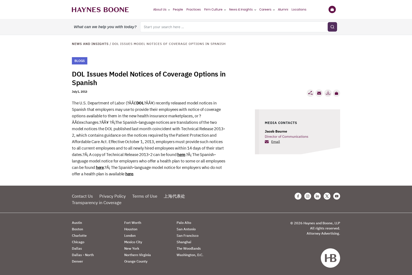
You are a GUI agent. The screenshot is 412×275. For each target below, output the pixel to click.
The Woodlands (189, 248)
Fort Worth (132, 222)
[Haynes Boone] (100, 9)
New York (131, 248)
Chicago (78, 242)
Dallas (77, 248)
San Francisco (187, 235)
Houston (130, 229)
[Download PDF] (328, 93)
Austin (77, 222)
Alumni (283, 9)
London (130, 235)
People (178, 9)
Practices (193, 9)
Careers (265, 9)
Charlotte (79, 235)
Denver (77, 261)
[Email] (319, 93)
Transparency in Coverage (96, 202)
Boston (77, 229)
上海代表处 (174, 196)
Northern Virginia (137, 255)
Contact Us (82, 196)
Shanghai (184, 242)
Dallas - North (83, 255)
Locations (299, 9)
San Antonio (186, 229)
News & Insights (241, 9)
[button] (336, 93)
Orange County (135, 261)
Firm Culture (213, 9)
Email (275, 141)
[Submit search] (332, 27)
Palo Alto (184, 222)
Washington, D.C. (190, 255)
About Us (160, 9)
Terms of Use (144, 196)
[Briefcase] (332, 9)
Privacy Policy (112, 196)
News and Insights (90, 44)
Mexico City (133, 242)
